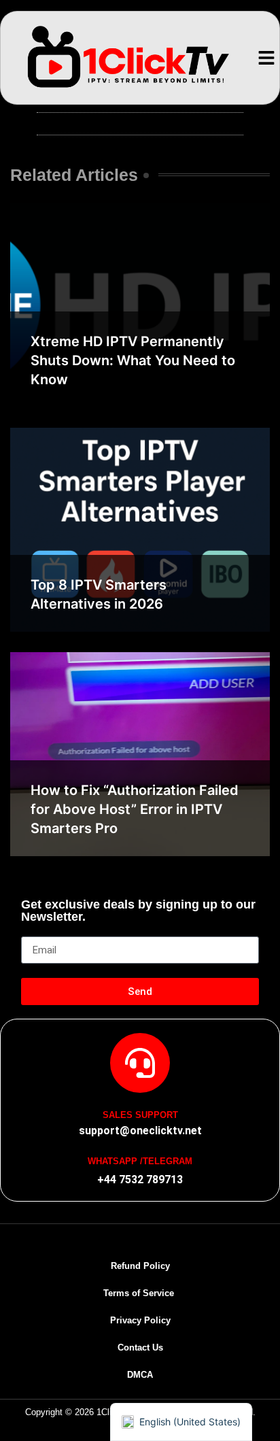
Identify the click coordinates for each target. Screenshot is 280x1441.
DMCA (140, 1375)
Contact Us (140, 1347)
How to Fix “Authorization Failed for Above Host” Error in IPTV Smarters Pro (135, 809)
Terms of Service (140, 1293)
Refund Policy (140, 1266)
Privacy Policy (140, 1320)
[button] (266, 58)
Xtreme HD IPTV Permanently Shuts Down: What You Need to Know (133, 360)
